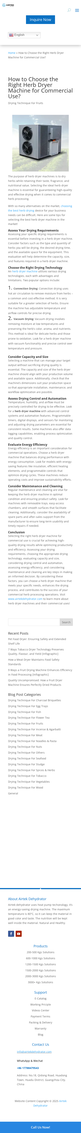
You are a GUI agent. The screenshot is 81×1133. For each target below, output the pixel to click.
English (19, 34)
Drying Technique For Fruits (25, 103)
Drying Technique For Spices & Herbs (31, 770)
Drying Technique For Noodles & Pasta (32, 741)
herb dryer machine (24, 271)
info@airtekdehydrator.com (34, 1051)
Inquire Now (40, 19)
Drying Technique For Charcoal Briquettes (34, 700)
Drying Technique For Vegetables (29, 781)
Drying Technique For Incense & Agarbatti (34, 729)
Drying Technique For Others (26, 752)
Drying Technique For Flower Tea (29, 717)
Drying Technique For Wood (25, 787)
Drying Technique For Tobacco (27, 776)
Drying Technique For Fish (24, 712)
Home (11, 53)
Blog (40, 1034)
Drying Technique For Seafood (27, 758)
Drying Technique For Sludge (26, 764)
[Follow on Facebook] (11, 934)
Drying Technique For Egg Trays (28, 706)
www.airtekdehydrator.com (25, 599)
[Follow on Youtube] (19, 934)
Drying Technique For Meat (25, 735)
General (13, 793)
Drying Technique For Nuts (25, 746)
